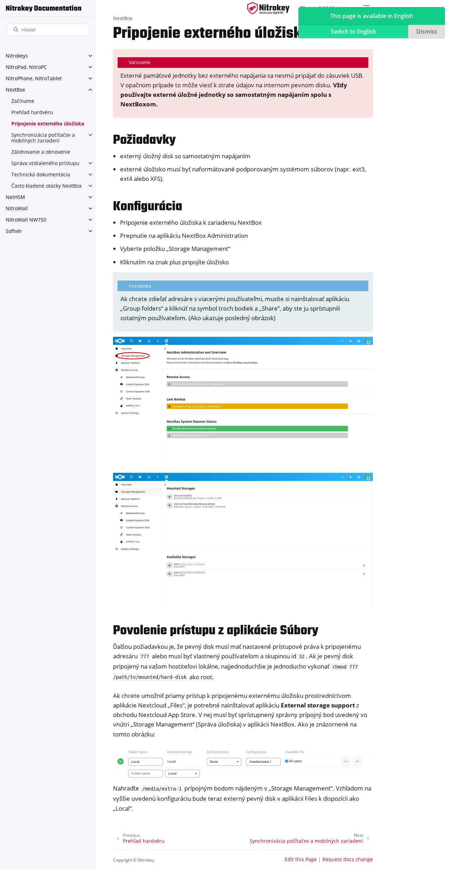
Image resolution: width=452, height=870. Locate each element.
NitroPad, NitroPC (26, 67)
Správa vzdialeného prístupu (45, 163)
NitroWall (17, 208)
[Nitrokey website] (268, 8)
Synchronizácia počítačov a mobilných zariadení (43, 137)
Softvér (14, 231)
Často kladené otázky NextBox (46, 185)
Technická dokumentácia (40, 174)
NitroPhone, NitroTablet (34, 78)
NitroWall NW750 (26, 219)
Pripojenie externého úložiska (47, 123)
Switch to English (353, 31)
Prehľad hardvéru (32, 112)
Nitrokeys (17, 55)
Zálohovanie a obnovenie (40, 151)
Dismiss (426, 31)
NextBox (15, 89)
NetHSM (15, 197)
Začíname (22, 101)
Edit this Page (301, 859)
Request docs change (347, 859)
